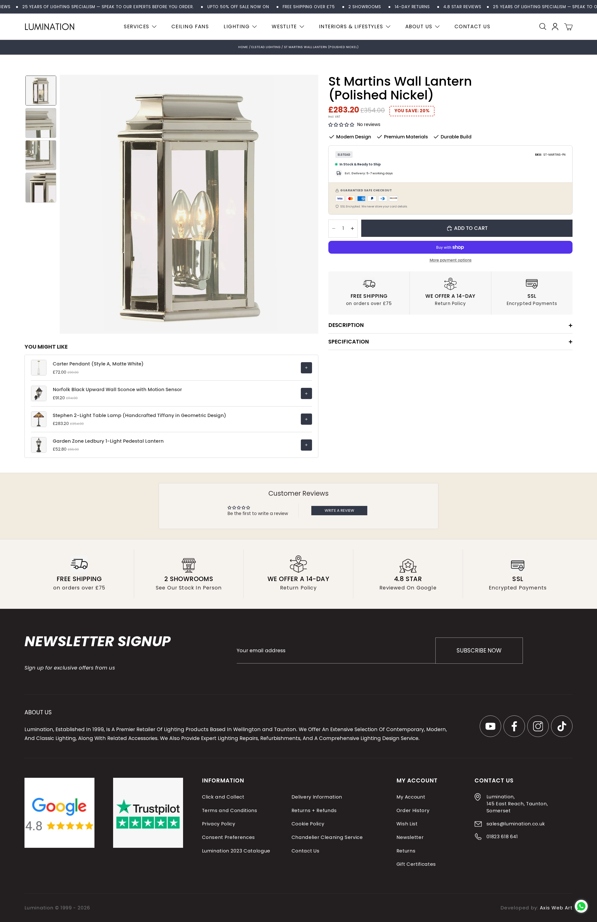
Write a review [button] (339, 510)
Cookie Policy (308, 823)
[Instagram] (538, 726)
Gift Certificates (416, 864)
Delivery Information (317, 797)
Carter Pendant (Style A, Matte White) (98, 364)
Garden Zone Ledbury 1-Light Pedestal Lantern (108, 441)
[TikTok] (562, 726)
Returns (406, 851)
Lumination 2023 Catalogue (236, 851)
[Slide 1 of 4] (40, 90)
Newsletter (410, 837)
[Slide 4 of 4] (40, 188)
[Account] (555, 26)
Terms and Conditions (229, 810)
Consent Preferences (228, 837)
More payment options (451, 260)
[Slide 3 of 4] (40, 155)
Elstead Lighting (266, 47)
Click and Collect (223, 797)
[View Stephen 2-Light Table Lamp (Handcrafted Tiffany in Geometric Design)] (306, 419)
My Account (410, 797)
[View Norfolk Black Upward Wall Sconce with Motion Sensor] (306, 393)
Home (243, 47)
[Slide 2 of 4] (40, 123)
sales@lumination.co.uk (515, 823)
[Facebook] (514, 726)
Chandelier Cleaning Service (327, 837)
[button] (341, 125)
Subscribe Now (479, 650)
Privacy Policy (218, 823)
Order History (413, 810)
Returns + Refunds (314, 810)
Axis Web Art (556, 907)
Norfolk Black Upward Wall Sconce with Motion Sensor (117, 389)
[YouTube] (490, 726)
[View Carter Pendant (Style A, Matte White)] (306, 367)
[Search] (542, 26)
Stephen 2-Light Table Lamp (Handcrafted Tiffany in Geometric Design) (139, 415)
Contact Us (305, 851)
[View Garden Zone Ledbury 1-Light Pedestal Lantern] (306, 445)
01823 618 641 (502, 836)
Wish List (407, 823)
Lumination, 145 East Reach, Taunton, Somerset (517, 803)
